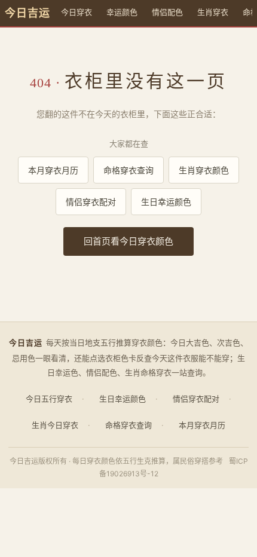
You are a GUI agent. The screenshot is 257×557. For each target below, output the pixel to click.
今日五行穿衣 (49, 398)
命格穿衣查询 (128, 170)
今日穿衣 (76, 12)
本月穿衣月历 (53, 170)
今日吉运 (27, 13)
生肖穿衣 (212, 12)
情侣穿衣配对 (91, 202)
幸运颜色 (121, 12)
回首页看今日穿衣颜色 (128, 241)
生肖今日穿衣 (55, 425)
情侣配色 (167, 12)
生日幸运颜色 (166, 202)
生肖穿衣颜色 (204, 170)
